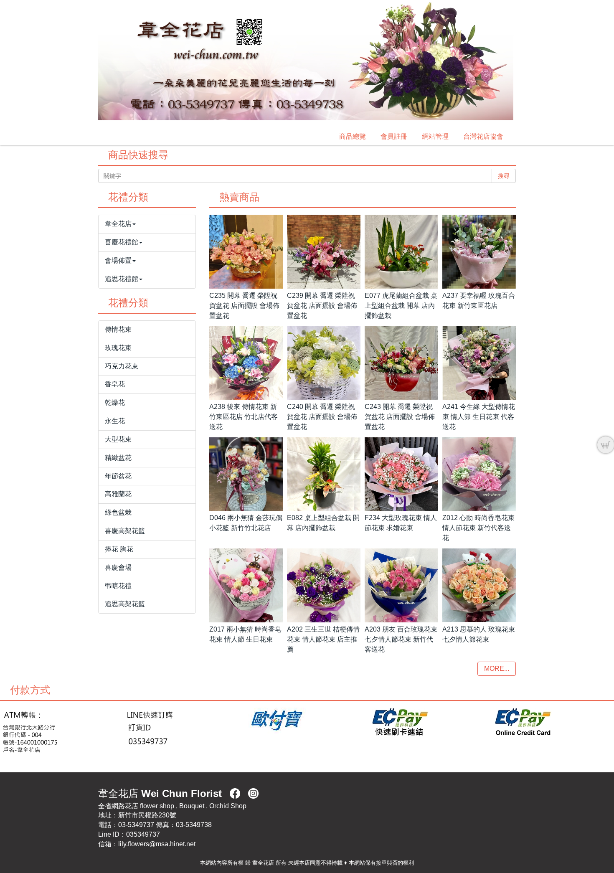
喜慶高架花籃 (125, 530)
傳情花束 (118, 329)
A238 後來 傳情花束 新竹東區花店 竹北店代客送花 (243, 416)
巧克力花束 (121, 366)
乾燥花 (115, 402)
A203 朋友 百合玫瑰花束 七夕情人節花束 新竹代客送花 (401, 639)
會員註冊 (394, 136)
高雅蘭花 (118, 493)
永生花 (115, 420)
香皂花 (115, 384)
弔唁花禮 (118, 585)
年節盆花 (118, 476)
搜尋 (504, 176)
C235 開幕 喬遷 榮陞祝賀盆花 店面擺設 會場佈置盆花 (244, 305)
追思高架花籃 (125, 603)
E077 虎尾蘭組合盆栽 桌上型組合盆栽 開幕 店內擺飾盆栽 (401, 305)
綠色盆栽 (118, 512)
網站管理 (435, 136)
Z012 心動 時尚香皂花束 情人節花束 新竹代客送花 (478, 527)
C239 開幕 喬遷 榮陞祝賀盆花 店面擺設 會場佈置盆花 (322, 305)
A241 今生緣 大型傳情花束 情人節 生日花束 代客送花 (478, 416)
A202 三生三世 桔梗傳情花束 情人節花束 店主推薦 (323, 639)
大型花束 (118, 439)
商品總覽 (352, 136)
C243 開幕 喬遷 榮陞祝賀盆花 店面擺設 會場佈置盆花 (400, 416)
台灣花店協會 (483, 136)
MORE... (496, 668)
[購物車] (605, 444)
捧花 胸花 (119, 549)
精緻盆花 (118, 457)
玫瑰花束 (118, 347)
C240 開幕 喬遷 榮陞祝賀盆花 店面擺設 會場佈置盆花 (322, 416)
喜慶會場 (118, 567)
